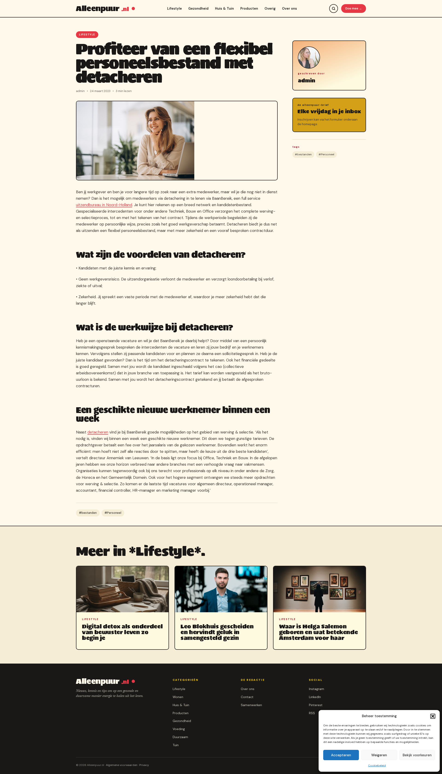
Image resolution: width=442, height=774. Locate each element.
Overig (270, 8)
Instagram (316, 689)
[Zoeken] (333, 8)
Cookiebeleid (377, 765)
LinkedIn (315, 697)
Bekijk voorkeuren (417, 755)
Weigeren (379, 755)
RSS (312, 713)
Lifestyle (174, 8)
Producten (249, 8)
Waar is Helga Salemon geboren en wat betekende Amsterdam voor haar (318, 632)
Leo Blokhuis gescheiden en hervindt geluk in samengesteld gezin (217, 632)
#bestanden (88, 513)
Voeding (179, 729)
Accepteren (341, 755)
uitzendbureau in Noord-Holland (104, 204)
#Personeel (113, 513)
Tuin (176, 745)
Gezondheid (198, 8)
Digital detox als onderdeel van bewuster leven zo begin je (122, 632)
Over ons (289, 8)
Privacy (144, 765)
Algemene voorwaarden (121, 765)
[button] (432, 716)
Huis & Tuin (224, 8)
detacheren (97, 432)
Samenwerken (251, 705)
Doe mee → (353, 8)
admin (306, 80)
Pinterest (316, 705)
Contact (247, 697)
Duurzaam (180, 737)
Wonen (178, 697)
